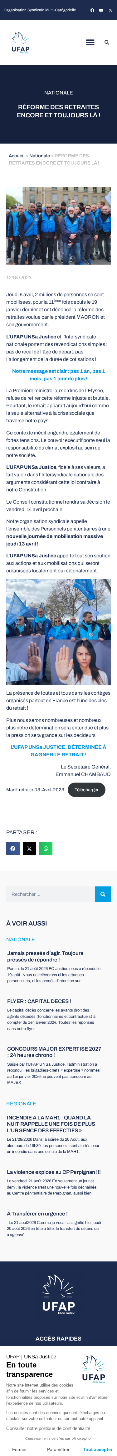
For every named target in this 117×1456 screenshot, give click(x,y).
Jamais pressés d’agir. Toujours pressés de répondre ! (45, 956)
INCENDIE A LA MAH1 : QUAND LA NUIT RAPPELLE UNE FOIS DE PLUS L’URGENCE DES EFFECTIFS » (51, 1124)
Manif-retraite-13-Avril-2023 (35, 789)
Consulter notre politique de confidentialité (48, 1428)
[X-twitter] (110, 10)
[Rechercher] (103, 894)
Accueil (17, 155)
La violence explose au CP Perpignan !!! (54, 1172)
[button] (90, 43)
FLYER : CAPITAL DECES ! (39, 1001)
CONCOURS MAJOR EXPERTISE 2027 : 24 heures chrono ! (54, 1052)
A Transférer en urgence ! (37, 1214)
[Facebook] (92, 10)
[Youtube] (101, 10)
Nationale (58, 92)
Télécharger (87, 789)
